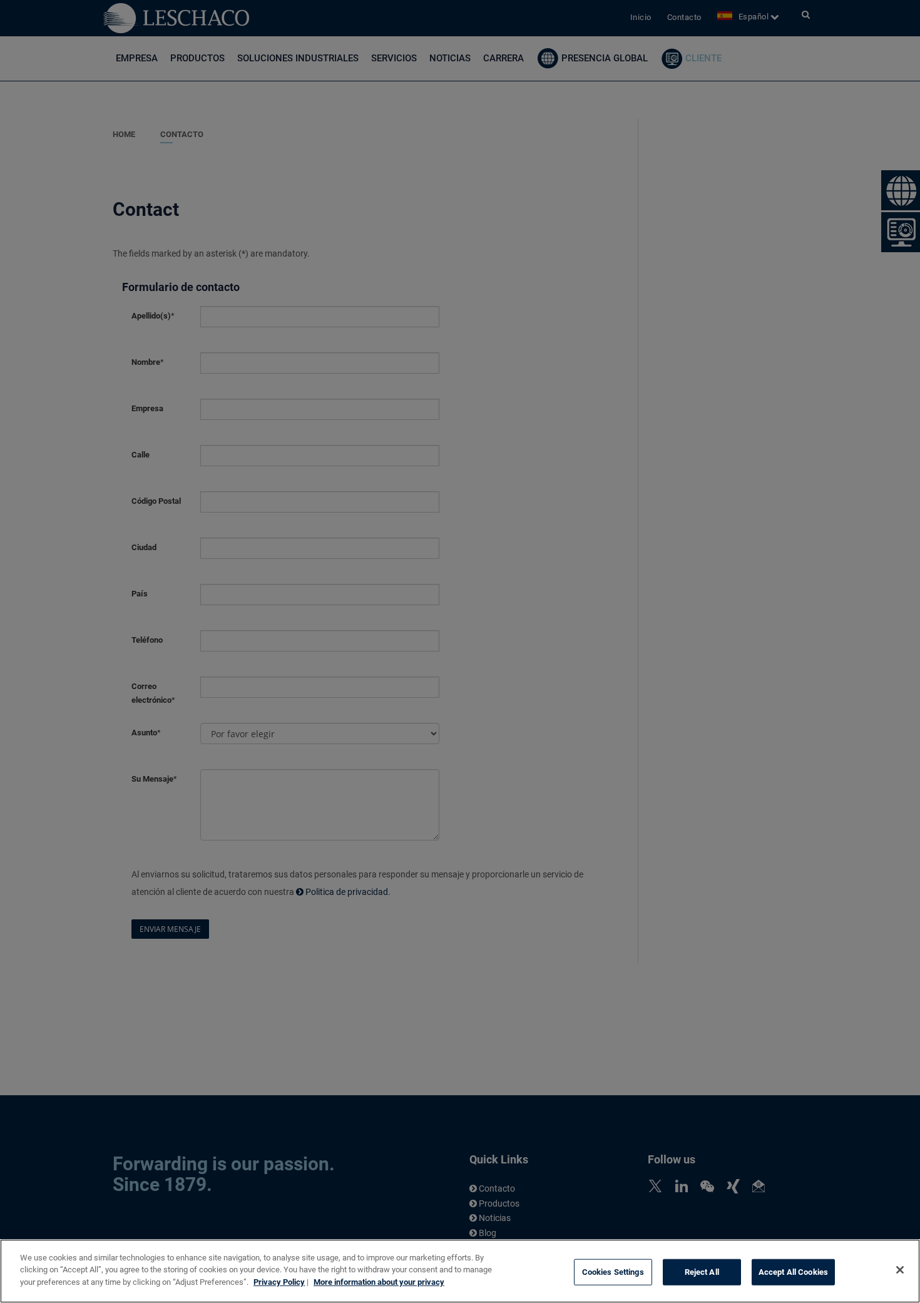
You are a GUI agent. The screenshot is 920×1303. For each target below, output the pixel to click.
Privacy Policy (279, 1282)
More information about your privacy (379, 1282)
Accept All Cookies (793, 1272)
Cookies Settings (613, 1272)
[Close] (900, 1270)
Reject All (702, 1272)
